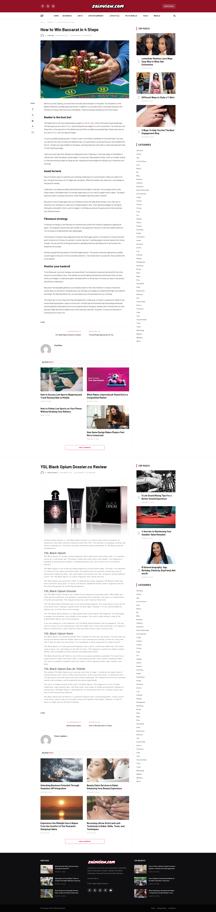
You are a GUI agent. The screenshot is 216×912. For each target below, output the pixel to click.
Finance (139, 204)
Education (139, 186)
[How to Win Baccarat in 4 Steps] (84, 69)
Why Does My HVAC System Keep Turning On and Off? (66, 867)
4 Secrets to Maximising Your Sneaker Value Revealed (156, 533)
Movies (138, 269)
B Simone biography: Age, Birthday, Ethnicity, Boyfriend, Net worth (159, 570)
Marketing (139, 266)
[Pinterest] (32, 126)
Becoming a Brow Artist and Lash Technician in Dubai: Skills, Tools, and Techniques (105, 826)
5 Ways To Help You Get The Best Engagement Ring (158, 132)
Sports (138, 305)
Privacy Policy (161, 908)
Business (67, 16)
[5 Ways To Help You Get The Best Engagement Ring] (156, 116)
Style (138, 312)
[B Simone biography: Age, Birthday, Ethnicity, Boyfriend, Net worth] (156, 553)
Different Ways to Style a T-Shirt (158, 97)
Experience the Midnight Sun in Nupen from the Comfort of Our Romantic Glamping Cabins (59, 826)
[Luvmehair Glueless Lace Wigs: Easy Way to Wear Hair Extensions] (156, 44)
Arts (80, 16)
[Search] (174, 15)
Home (56, 16)
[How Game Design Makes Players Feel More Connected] (108, 417)
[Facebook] (32, 109)
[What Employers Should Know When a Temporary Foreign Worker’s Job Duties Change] (140, 893)
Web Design (140, 330)
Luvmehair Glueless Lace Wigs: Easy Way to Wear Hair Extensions (157, 61)
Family (138, 197)
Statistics (139, 309)
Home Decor (140, 237)
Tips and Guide (141, 319)
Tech (145, 16)
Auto (138, 165)
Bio (137, 172)
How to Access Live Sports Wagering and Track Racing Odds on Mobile (61, 396)
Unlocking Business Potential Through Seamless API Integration (59, 787)
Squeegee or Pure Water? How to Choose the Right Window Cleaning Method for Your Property (67, 879)
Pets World (131, 16)
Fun (137, 215)
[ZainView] (108, 6)
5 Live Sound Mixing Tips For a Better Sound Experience (157, 497)
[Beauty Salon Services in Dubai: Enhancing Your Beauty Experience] (108, 770)
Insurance (139, 244)
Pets (138, 280)
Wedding (139, 337)
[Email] (32, 132)
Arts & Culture (141, 161)
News (138, 276)
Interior (138, 248)
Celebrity (139, 183)
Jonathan (50, 35)
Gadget (139, 219)
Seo (137, 298)
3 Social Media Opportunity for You (101, 335)
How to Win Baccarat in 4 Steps (100, 725)
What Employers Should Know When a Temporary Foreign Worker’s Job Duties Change (161, 892)
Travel (138, 327)
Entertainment (96, 16)
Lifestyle (114, 16)
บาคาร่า (87, 123)
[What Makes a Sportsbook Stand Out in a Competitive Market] (108, 379)
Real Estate (140, 291)
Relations (139, 294)
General (139, 226)
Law (137, 251)
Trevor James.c (52, 472)
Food (138, 212)
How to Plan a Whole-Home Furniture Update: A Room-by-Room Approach (162, 867)
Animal (138, 154)
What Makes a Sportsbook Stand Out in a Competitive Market (107, 396)
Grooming (139, 230)
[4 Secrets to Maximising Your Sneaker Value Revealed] (156, 517)
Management (140, 262)
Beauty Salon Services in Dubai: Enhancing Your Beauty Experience (104, 787)
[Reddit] (32, 120)
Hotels (138, 240)
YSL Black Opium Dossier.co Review (68, 335)
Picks (138, 287)
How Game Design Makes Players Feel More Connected (105, 434)
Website (139, 334)
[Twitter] (32, 115)
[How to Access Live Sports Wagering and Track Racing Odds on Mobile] (61, 379)
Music (138, 273)
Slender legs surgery (73, 725)
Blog (138, 176)
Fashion (139, 201)
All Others (139, 150)
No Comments (76, 35)
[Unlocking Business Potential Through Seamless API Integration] (61, 770)
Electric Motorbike (142, 190)
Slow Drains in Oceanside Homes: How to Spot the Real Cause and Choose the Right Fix (66, 892)
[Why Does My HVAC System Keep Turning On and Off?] (46, 869)
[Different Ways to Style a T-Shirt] (156, 83)
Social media (140, 302)
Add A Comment (85, 447)
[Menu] (41, 15)
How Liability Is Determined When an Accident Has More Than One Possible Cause (161, 879)
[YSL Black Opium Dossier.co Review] (84, 506)
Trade (138, 323)
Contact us (172, 908)
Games (138, 222)
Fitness (139, 208)
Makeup (139, 258)
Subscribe (169, 6)
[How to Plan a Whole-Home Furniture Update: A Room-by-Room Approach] (140, 869)
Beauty (138, 168)
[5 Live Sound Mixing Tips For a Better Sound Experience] (156, 481)
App (137, 158)
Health (138, 233)
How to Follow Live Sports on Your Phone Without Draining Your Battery (61, 410)
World (157, 16)
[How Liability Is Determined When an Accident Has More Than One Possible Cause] (140, 881)
